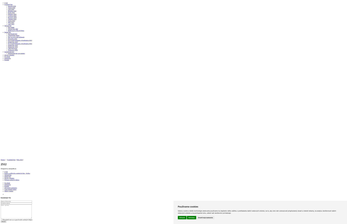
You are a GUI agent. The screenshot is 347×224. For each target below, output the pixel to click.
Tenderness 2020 (13, 50)
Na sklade (7, 57)
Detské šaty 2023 (13, 42)
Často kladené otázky (10, 189)
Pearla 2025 (11, 12)
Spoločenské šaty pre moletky (16, 53)
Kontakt (6, 60)
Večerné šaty (8, 26)
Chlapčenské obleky (14, 35)
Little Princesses (12, 48)
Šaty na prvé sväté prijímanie (16, 37)
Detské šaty (7, 32)
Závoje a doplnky (9, 55)
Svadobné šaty (8, 4)
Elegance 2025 (12, 14)
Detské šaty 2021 (13, 47)
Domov (3, 160)
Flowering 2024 (12, 39)
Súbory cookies (8, 191)
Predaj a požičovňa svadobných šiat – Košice (17, 173)
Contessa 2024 (12, 16)
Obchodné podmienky (10, 188)
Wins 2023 (11, 22)
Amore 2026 (11, 8)
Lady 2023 (11, 24)
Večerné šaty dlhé (13, 29)
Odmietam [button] (191, 217)
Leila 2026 (11, 9)
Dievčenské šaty (12, 34)
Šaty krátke (11, 27)
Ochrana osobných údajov (11, 180)
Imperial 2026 (12, 6)
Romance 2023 (12, 17)
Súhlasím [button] (182, 217)
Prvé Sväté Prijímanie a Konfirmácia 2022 (20, 43)
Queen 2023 (11, 21)
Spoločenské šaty (9, 52)
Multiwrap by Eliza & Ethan (16, 30)
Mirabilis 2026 (12, 11)
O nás (6, 3)
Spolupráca (7, 58)
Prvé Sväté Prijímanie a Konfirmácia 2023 (20, 40)
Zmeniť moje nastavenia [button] (205, 217)
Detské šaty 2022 (13, 45)
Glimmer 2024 (12, 19)
